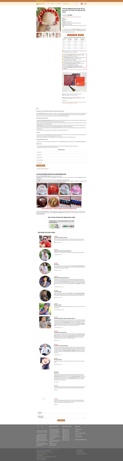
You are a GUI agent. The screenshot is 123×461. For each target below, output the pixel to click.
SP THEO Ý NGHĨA (65, 3)
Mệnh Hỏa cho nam (66, 437)
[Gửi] (82, 4)
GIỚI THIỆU (48, 449)
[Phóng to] (37, 31)
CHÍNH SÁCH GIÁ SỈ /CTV (56, 449)
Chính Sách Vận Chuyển (80, 450)
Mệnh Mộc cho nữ (66, 434)
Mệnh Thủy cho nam (66, 432)
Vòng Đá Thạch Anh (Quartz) (55, 429)
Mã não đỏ (46, 168)
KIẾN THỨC (77, 431)
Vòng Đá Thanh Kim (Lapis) (54, 435)
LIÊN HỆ (51, 449)
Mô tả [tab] (37, 108)
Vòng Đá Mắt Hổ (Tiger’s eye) (55, 431)
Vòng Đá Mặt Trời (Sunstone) (55, 436)
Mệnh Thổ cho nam (66, 440)
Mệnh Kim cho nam (66, 430)
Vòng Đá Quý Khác (53, 445)
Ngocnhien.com (44, 459)
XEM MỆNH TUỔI (78, 429)
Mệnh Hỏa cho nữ (66, 436)
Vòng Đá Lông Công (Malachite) (55, 440)
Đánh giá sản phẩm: (41, 416)
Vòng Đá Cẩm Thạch (53, 443)
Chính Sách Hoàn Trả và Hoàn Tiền (81, 454)
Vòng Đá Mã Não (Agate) (68, 102)
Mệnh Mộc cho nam (66, 435)
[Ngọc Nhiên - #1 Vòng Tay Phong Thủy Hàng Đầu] (40, 4)
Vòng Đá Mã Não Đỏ (78, 102)
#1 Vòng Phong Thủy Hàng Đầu (41, 449)
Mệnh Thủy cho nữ (66, 431)
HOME (48, 3)
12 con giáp (73, 102)
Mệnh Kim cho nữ (66, 429)
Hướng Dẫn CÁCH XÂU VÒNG (80, 433)
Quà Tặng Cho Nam (78, 436)
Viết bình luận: (40, 412)
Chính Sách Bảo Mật (79, 449)
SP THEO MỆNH (58, 3)
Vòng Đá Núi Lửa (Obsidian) (54, 432)
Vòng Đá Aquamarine (53, 434)
